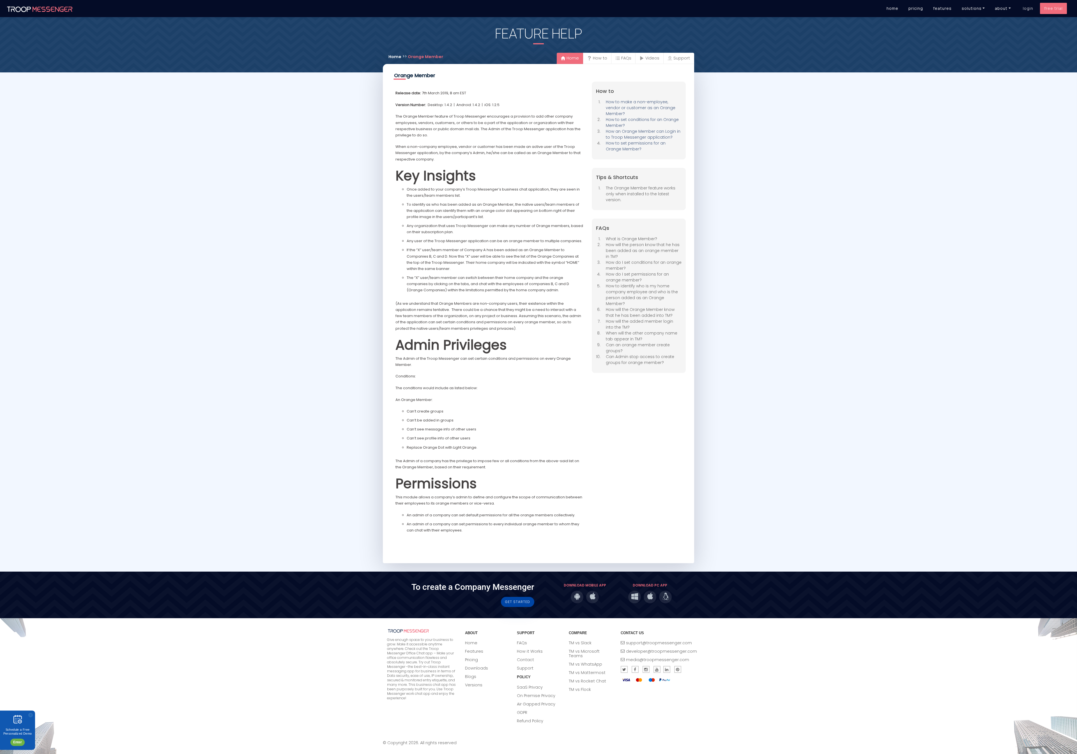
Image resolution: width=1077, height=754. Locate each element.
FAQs (626, 58)
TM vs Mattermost (587, 672)
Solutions (972, 8)
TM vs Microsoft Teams (584, 653)
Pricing (471, 660)
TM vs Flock (580, 689)
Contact (525, 660)
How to (600, 58)
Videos (652, 58)
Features (474, 651)
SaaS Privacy (530, 687)
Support (681, 58)
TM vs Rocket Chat (587, 681)
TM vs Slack (580, 643)
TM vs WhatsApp (585, 664)
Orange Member (425, 56)
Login (1028, 8)
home (394, 56)
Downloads (476, 668)
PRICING (915, 8)
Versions (473, 685)
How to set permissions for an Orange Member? (636, 146)
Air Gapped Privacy (536, 704)
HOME (892, 8)
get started (517, 601)
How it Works (530, 651)
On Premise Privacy (536, 695)
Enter (17, 742)
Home (573, 58)
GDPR (522, 712)
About (1001, 8)
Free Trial (1053, 8)
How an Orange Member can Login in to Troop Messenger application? (643, 134)
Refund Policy (530, 721)
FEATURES (942, 8)
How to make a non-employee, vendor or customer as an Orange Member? (640, 107)
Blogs (470, 676)
